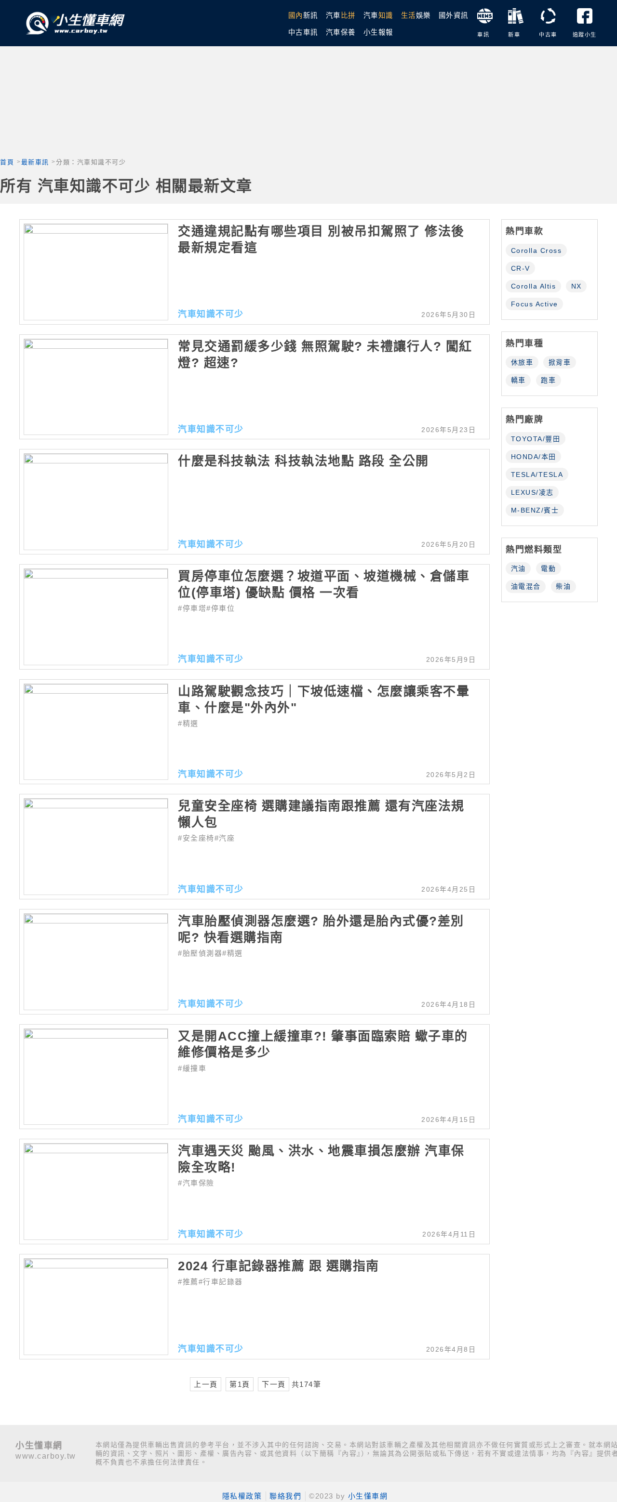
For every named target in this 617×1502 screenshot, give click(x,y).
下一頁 (274, 1384)
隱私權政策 (242, 1496)
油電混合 (526, 586)
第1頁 (239, 1384)
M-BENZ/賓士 (535, 510)
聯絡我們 (285, 1496)
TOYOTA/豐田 (536, 439)
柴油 (563, 586)
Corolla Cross (536, 250)
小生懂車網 (368, 1496)
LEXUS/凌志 (532, 492)
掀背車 (560, 362)
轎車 (518, 380)
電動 (548, 568)
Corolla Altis (533, 286)
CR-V (520, 268)
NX (576, 286)
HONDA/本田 (533, 457)
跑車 (548, 380)
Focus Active (534, 304)
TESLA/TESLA (537, 474)
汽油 (518, 568)
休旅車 (522, 362)
